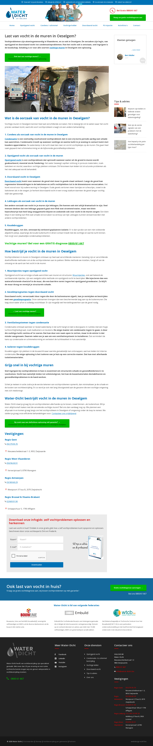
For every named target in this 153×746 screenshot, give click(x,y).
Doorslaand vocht (90, 25)
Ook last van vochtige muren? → (27, 57)
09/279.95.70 (12, 444)
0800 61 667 (17, 678)
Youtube (62, 662)
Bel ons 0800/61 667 (137, 593)
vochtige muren (57, 47)
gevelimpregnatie (22, 299)
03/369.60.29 (12, 482)
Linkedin (62, 658)
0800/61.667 (76, 243)
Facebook (62, 654)
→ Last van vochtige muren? (24, 312)
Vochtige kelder (70, 25)
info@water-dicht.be (125, 671)
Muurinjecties (79, 275)
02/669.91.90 (12, 501)
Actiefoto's (123, 25)
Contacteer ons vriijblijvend (64, 413)
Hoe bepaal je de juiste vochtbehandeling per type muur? (137, 144)
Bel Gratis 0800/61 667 (127, 10)
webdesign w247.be (138, 741)
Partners (72, 741)
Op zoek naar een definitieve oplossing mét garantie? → (37, 423)
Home (11, 25)
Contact (136, 25)
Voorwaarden (28, 741)
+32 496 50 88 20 (133, 713)
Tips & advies (92, 673)
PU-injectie (107, 25)
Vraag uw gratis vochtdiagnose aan (127, 17)
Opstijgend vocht (27, 25)
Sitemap (38, 741)
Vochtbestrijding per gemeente (55, 741)
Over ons (90, 677)
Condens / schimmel (49, 25)
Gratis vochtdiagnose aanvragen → (128, 588)
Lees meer (136, 50)
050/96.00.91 (12, 463)
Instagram (63, 666)
